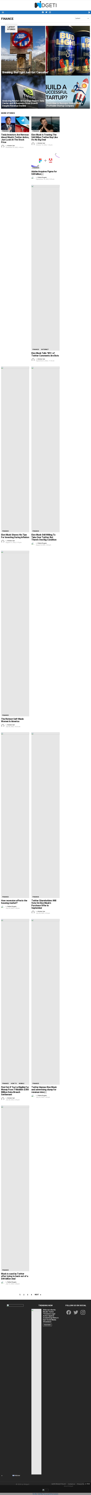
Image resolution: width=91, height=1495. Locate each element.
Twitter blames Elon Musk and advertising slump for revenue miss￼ (44, 1089)
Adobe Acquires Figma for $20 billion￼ (44, 172)
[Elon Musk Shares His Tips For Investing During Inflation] (15, 449)
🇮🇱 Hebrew (16, 1475)
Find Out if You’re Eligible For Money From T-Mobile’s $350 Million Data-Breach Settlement (15, 1091)
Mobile (21, 1083)
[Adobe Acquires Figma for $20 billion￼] (45, 161)
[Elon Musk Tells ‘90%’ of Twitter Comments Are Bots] (45, 268)
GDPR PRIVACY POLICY (58, 1484)
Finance (5, 131)
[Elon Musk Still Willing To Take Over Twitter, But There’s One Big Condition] (45, 449)
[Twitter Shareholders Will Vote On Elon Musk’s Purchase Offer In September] (45, 815)
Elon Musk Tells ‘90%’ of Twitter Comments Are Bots (45, 354)
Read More (47, 1325)
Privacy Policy (81, 1484)
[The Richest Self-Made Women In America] (15, 633)
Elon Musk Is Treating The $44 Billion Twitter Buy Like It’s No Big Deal (44, 137)
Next (37, 1294)
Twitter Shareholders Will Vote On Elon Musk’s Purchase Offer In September (43, 904)
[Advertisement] (15, 167)
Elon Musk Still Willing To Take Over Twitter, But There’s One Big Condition (43, 537)
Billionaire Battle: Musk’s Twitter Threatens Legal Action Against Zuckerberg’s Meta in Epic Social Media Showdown (51, 1316)
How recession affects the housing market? (14, 901)
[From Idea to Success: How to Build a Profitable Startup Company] (68, 92)
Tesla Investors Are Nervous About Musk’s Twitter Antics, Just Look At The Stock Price (15, 138)
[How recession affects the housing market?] (15, 815)
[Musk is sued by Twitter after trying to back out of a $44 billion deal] (15, 1188)
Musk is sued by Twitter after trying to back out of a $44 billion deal (14, 1276)
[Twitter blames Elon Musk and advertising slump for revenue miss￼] (45, 1002)
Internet (45, 349)
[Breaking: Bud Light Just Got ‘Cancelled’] (45, 51)
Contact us (71, 1484)
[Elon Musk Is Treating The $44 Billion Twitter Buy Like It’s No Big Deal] (45, 124)
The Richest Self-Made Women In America (12, 720)
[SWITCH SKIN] (89, 12)
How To (14, 1083)
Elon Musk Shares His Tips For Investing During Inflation (15, 536)
